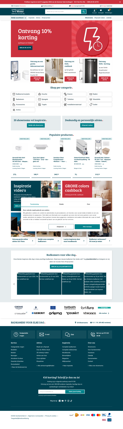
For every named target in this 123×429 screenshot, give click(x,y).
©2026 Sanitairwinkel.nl (18, 416)
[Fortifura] (87, 308)
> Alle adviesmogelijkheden (45, 366)
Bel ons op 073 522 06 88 (103, 334)
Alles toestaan (87, 226)
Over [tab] (88, 204)
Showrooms (89, 18)
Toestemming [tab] (34, 204)
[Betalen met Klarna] (104, 420)
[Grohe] (19, 308)
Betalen (13, 353)
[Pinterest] (65, 401)
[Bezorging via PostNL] (77, 415)
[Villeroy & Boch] (53, 308)
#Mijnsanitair (66, 361)
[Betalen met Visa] (88, 415)
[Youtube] (63, 401)
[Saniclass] (36, 308)
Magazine (65, 358)
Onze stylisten (41, 358)
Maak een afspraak (43, 347)
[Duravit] (72, 313)
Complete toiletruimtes (69, 350)
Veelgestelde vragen (24, 334)
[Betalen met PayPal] (109, 415)
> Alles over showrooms (95, 366)
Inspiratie (31, 18)
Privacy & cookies (51, 416)
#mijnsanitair (46, 18)
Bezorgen (14, 355)
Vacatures (91, 353)
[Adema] (55, 313)
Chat (72, 334)
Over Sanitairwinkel (94, 350)
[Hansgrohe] (104, 308)
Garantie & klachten (17, 361)
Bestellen (14, 350)
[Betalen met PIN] (104, 415)
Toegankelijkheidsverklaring (20, 418)
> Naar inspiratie (67, 366)
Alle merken (103, 313)
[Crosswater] (21, 313)
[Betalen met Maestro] (93, 415)
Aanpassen (60, 226)
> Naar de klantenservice (19, 367)
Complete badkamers (69, 347)
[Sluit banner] (120, 2)
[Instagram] (68, 401)
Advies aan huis (42, 355)
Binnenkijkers (66, 355)
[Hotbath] (70, 308)
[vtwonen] (90, 313)
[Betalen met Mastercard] (99, 415)
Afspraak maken (99, 18)
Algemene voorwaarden (35, 416)
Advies (38, 18)
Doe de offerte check (43, 350)
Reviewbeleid (15, 364)
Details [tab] (61, 204)
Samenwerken (92, 358)
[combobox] (63, 12)
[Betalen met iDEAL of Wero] (82, 415)
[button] (28, 284)
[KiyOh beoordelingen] (72, 415)
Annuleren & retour (17, 358)
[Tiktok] (71, 401)
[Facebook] (60, 401)
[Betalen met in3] (109, 419)
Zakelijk (108, 18)
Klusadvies (40, 361)
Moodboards (66, 353)
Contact (90, 361)
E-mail (47, 334)
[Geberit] (38, 313)
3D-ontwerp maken (43, 353)
